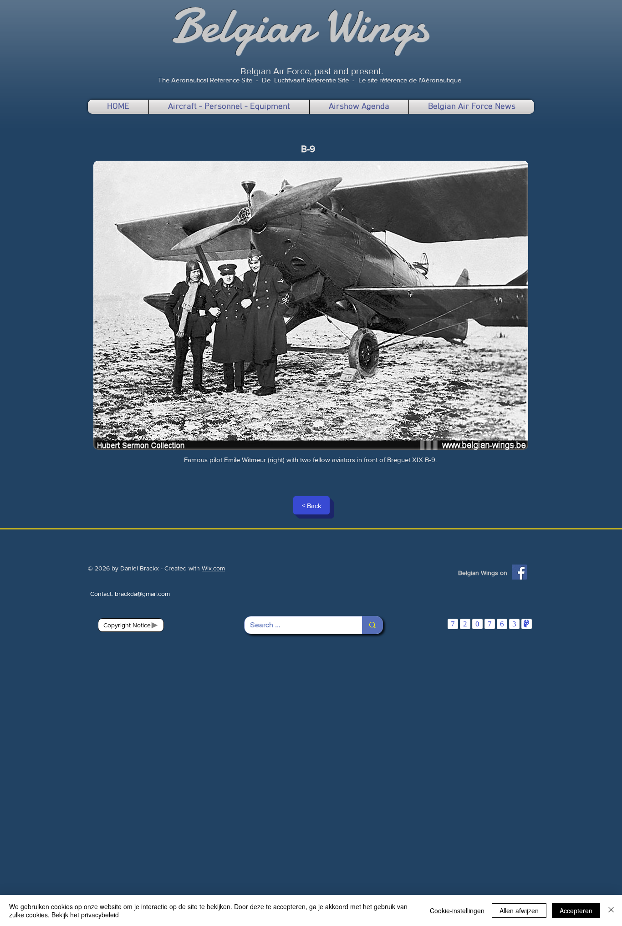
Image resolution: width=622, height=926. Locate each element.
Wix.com (213, 568)
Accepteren (576, 910)
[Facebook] (519, 572)
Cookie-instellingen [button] (457, 910)
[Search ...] (372, 625)
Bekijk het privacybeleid (85, 914)
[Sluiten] (611, 910)
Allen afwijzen (519, 910)
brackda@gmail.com (142, 593)
